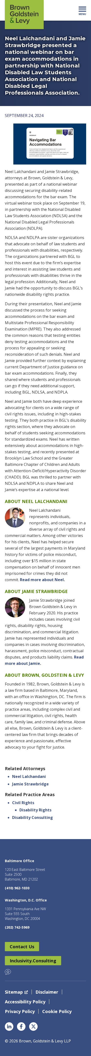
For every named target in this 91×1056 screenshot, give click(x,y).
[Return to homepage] (24, 14)
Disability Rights (35, 810)
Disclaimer (46, 992)
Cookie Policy (57, 1011)
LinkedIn (9, 1026)
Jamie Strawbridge (30, 784)
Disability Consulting (32, 817)
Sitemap (14, 992)
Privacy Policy (20, 1011)
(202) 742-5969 (17, 927)
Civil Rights (23, 802)
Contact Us (22, 946)
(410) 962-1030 (17, 888)
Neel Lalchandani (29, 776)
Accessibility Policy (25, 1001)
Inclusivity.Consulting (33, 961)
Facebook (21, 1026)
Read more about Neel (42, 579)
